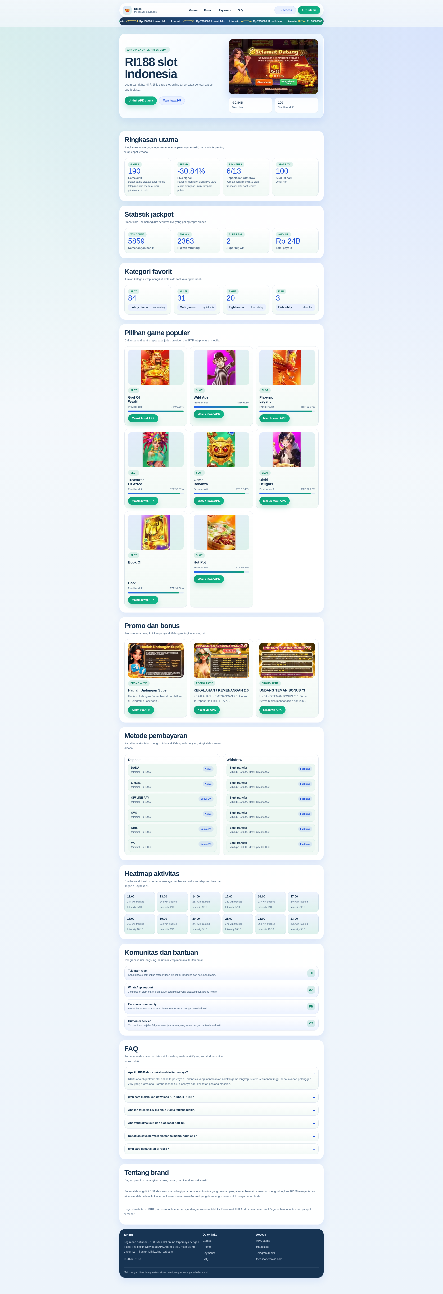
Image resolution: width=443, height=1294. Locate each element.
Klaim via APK (141, 709)
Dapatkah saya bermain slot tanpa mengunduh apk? (162, 1135)
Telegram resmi (265, 1253)
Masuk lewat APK (143, 418)
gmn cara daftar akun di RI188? (148, 1148)
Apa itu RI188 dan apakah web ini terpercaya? (158, 1072)
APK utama (309, 10)
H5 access (285, 10)
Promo (208, 10)
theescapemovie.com (269, 1259)
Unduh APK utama (141, 100)
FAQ (240, 10)
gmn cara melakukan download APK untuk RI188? (161, 1096)
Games (193, 10)
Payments (225, 10)
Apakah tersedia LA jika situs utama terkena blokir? (161, 1109)
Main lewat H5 (172, 100)
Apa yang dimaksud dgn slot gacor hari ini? (156, 1122)
